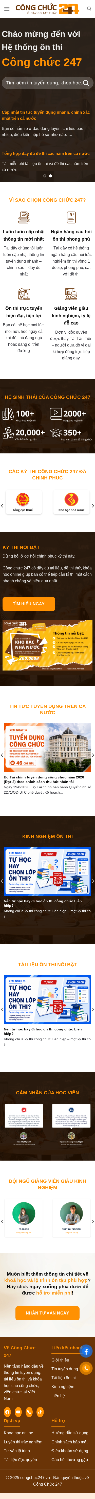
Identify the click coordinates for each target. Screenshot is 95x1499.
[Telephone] (29, 1412)
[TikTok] (40, 1412)
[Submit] (86, 83)
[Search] (89, 9)
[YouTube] (18, 1412)
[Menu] (7, 9)
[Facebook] (7, 1412)
